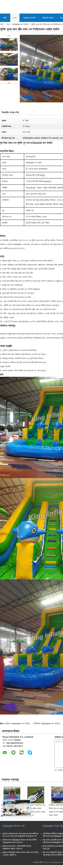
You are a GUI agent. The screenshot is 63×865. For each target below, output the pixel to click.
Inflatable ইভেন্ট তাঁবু (53, 825)
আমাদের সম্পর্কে (29, 17)
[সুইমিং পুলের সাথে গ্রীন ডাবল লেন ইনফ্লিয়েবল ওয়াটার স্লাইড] (9, 44)
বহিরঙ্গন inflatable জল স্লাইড (17, 723)
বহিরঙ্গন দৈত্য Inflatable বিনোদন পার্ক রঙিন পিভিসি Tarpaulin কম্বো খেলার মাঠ (20, 841)
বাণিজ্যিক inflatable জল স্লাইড (46, 723)
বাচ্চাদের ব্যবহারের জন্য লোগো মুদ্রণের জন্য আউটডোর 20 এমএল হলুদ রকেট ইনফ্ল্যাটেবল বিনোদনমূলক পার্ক (20, 834)
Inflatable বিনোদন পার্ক (13, 825)
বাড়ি (4, 17)
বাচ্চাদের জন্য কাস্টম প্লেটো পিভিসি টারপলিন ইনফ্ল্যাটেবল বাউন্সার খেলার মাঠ (17, 847)
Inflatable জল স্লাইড (20, 24)
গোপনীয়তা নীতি (38, 862)
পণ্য (14, 17)
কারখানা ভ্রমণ (47, 17)
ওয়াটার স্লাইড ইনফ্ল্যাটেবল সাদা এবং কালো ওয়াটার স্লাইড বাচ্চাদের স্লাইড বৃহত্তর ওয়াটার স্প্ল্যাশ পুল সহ (35, 810)
